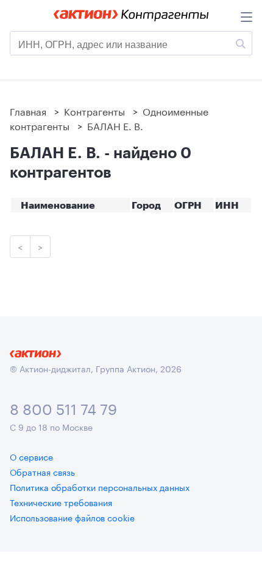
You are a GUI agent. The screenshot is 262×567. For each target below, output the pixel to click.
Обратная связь (42, 471)
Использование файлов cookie (72, 517)
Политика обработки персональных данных (99, 486)
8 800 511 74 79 (63, 407)
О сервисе (31, 456)
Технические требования (61, 502)
